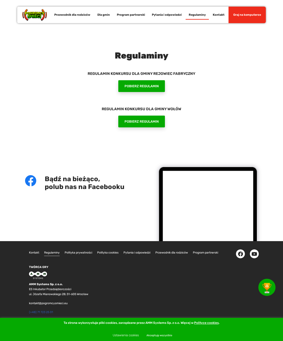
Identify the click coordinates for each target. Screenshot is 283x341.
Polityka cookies (108, 252)
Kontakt (219, 15)
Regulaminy (197, 15)
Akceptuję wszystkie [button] (159, 335)
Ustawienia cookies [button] (126, 335)
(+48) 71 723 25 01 (41, 312)
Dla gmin (103, 15)
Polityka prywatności (78, 252)
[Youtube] (254, 253)
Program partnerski (131, 15)
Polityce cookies (206, 323)
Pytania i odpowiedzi (167, 15)
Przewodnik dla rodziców (72, 15)
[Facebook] (240, 253)
